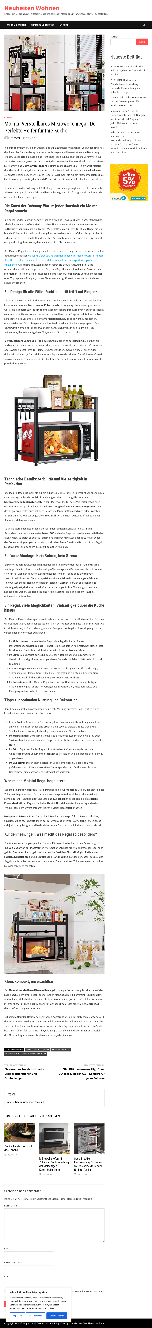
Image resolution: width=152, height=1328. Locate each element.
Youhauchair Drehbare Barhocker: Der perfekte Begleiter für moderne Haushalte (128, 101)
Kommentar (11, 1205)
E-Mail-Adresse (13, 1262)
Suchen (114, 36)
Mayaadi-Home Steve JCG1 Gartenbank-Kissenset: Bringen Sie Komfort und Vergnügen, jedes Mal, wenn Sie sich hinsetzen (127, 119)
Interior (64, 24)
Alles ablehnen (35, 1315)
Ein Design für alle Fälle (37, 1049)
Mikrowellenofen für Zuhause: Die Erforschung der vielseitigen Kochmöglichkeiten (54, 1164)
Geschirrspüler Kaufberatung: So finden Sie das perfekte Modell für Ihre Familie (88, 1164)
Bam (101, 1323)
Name (7, 1248)
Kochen (8, 117)
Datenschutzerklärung (48, 1323)
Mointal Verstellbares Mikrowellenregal (25, 1053)
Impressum (29, 1323)
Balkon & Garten (16, 24)
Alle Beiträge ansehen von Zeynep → (26, 1101)
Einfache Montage (60, 1049)
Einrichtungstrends (42, 24)
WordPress (88, 1323)
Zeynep (17, 137)
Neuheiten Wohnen (32, 8)
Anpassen (17, 1315)
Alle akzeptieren (57, 1315)
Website (8, 1276)
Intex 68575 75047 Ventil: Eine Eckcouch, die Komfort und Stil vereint (127, 70)
